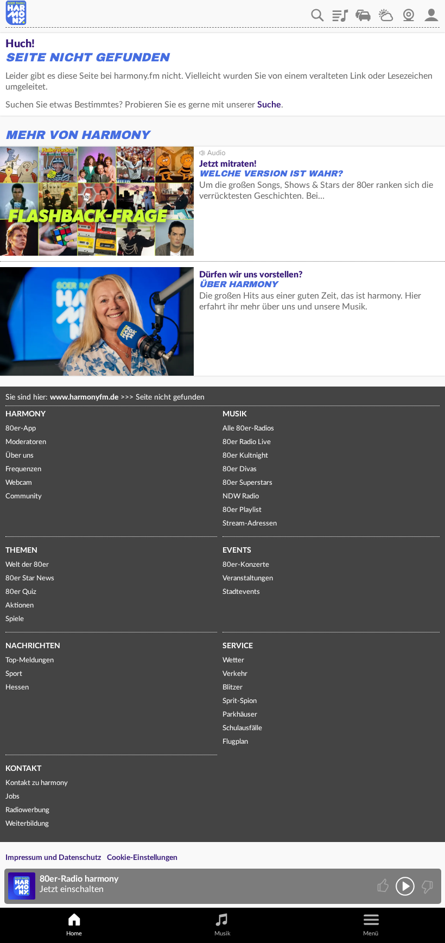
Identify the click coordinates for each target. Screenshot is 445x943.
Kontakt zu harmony (36, 783)
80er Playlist (242, 510)
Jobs (12, 796)
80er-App (20, 428)
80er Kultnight (245, 455)
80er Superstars (247, 482)
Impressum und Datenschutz (53, 858)
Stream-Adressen (250, 523)
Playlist (340, 11)
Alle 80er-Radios (248, 428)
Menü (370, 933)
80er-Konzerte (246, 564)
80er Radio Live (247, 442)
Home (74, 933)
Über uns (19, 455)
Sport (13, 674)
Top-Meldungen (29, 660)
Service (238, 646)
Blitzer (233, 687)
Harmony (25, 414)
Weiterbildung (27, 823)
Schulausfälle (242, 728)
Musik (235, 414)
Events (237, 550)
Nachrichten (32, 646)
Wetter (386, 11)
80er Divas (240, 469)
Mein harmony (431, 11)
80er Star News (29, 578)
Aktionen (19, 605)
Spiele (14, 619)
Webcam (408, 11)
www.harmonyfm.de (84, 397)
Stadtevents (241, 592)
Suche (269, 104)
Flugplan (235, 741)
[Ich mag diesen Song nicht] (426, 886)
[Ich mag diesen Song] (383, 886)
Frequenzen (23, 469)
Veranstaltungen (248, 578)
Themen (21, 550)
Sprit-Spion (240, 701)
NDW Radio (241, 496)
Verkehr (363, 11)
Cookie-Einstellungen (142, 858)
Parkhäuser (240, 714)
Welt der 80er (27, 564)
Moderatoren (25, 442)
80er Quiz (20, 592)
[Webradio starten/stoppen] (405, 886)
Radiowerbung (27, 810)
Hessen (17, 687)
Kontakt (23, 769)
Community (23, 496)
